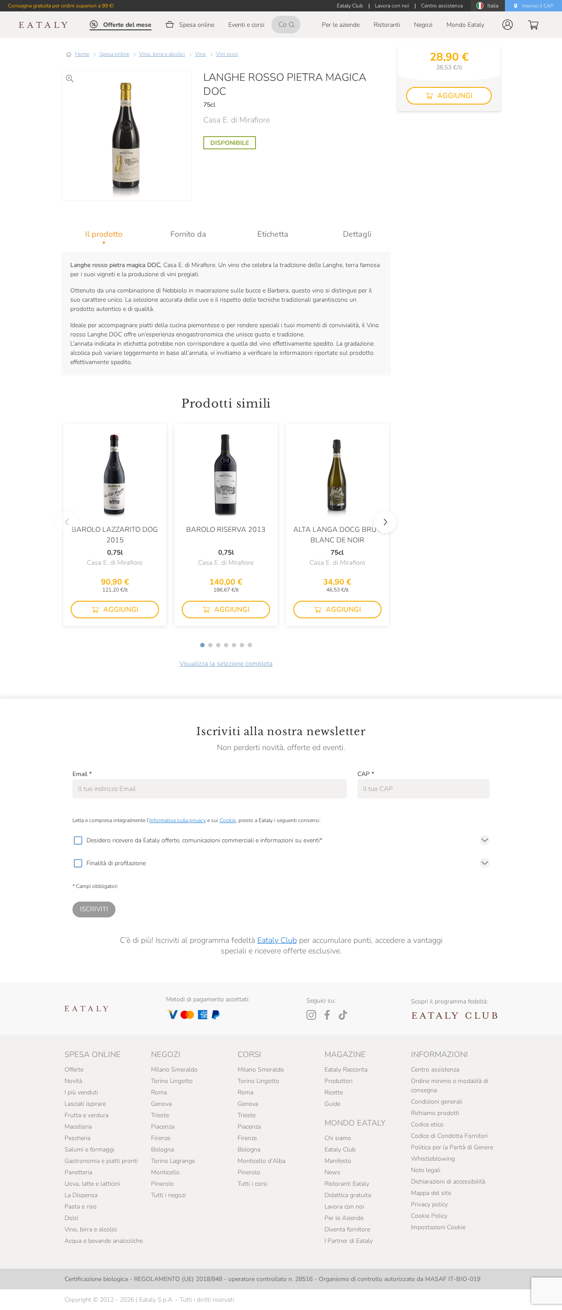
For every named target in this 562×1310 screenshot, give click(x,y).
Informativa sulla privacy (177, 820)
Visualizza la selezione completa (226, 663)
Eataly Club (277, 940)
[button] (507, 24)
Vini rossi (227, 54)
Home (82, 54)
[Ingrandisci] (69, 78)
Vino (200, 54)
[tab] (103, 234)
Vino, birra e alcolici (162, 54)
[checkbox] (77, 840)
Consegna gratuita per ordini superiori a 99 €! (61, 5)
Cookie (228, 820)
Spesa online (114, 54)
